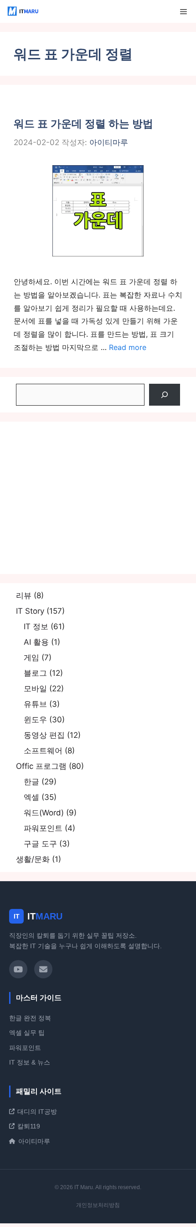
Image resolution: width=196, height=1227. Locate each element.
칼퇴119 (28, 1126)
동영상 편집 (44, 735)
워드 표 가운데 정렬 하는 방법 (83, 123)
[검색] (164, 395)
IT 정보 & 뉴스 (29, 1062)
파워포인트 (43, 828)
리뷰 (23, 595)
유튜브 (35, 704)
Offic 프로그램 (41, 766)
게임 (31, 657)
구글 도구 (40, 843)
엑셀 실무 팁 (27, 1032)
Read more (127, 347)
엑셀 (31, 797)
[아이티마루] (24, 11)
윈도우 (35, 719)
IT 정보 (36, 626)
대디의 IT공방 (37, 1111)
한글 (31, 781)
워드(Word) (44, 812)
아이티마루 (34, 1141)
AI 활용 (36, 642)
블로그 (35, 673)
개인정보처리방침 (98, 1205)
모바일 (35, 688)
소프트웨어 (43, 750)
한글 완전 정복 (30, 1018)
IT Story (30, 611)
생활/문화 (33, 859)
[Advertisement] (98, 498)
